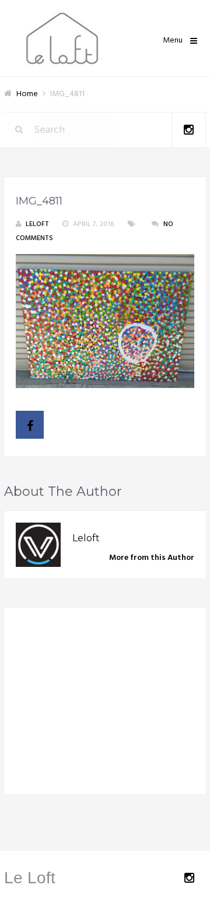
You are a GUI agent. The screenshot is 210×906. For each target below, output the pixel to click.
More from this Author (151, 558)
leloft (37, 224)
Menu (173, 40)
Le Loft (29, 878)
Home (27, 94)
